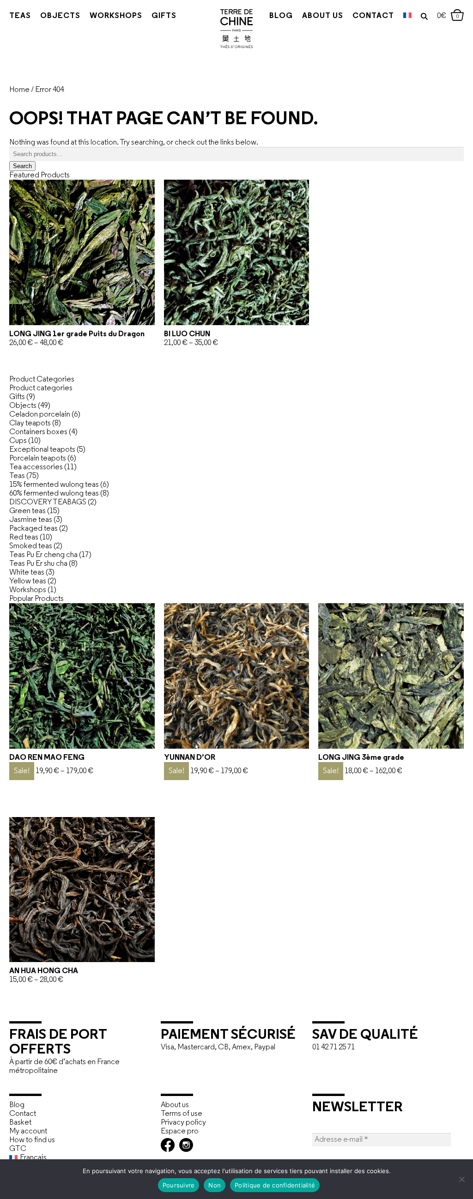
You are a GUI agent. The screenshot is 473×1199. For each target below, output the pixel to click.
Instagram (186, 1145)
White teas (26, 572)
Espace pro (180, 1131)
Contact (373, 16)
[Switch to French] (407, 16)
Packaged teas (33, 529)
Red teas (23, 537)
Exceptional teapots (42, 450)
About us (322, 16)
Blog (281, 16)
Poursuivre (179, 1185)
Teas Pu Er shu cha (38, 564)
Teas (20, 16)
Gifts (164, 16)
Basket (20, 1122)
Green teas (27, 511)
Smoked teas (30, 546)
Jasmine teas (30, 520)
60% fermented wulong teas (54, 493)
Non (214, 1185)
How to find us (32, 1140)
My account (28, 1131)
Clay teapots (30, 423)
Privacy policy (183, 1122)
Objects (60, 16)
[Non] (461, 1179)
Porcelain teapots (37, 458)
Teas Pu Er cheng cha (43, 555)
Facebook (168, 1145)
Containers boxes (38, 432)
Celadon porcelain (39, 414)
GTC (17, 1149)
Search (22, 166)
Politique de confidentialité (275, 1185)
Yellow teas (27, 581)
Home (19, 90)
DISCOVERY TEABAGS (47, 502)
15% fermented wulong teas (54, 485)
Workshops (116, 16)
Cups (18, 441)
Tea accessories (36, 467)
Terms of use (181, 1114)
